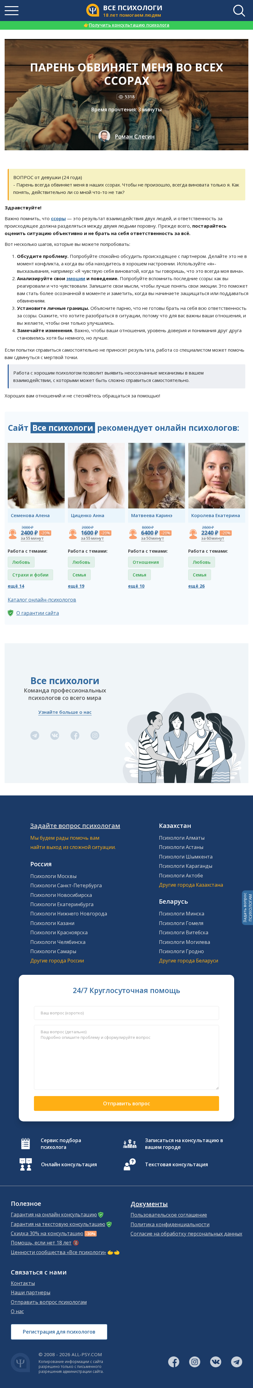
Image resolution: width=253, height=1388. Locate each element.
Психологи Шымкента (186, 856)
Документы (149, 1204)
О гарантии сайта (37, 613)
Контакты (23, 1283)
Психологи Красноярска (59, 932)
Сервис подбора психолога (61, 1143)
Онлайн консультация (69, 1164)
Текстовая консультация (176, 1164)
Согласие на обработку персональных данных (186, 1233)
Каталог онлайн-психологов (42, 599)
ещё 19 (76, 586)
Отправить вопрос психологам (49, 1302)
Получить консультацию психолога (126, 25)
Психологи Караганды (185, 866)
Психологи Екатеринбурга (61, 904)
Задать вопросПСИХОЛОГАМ (247, 908)
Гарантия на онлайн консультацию (54, 1214)
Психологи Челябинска (57, 942)
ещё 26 (196, 586)
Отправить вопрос (126, 1103)
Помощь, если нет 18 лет (41, 1242)
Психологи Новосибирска (61, 895)
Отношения (146, 562)
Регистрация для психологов (59, 1331)
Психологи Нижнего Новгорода (68, 913)
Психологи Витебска (183, 932)
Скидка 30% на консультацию (47, 1233)
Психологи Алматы (182, 837)
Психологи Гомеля (181, 923)
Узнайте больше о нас (65, 712)
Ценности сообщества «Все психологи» (58, 1252)
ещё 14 (16, 586)
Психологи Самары (53, 951)
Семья (79, 575)
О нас (17, 1311)
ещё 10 (136, 586)
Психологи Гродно (181, 951)
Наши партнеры (30, 1292)
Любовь (21, 562)
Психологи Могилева (184, 942)
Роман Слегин (135, 136)
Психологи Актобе (181, 875)
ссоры (58, 218)
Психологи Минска (181, 913)
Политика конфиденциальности (170, 1224)
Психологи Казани (52, 923)
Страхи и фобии (30, 575)
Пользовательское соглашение (169, 1214)
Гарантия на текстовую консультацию (58, 1224)
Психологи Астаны (181, 847)
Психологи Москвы (53, 876)
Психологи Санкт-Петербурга (66, 885)
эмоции (75, 278)
